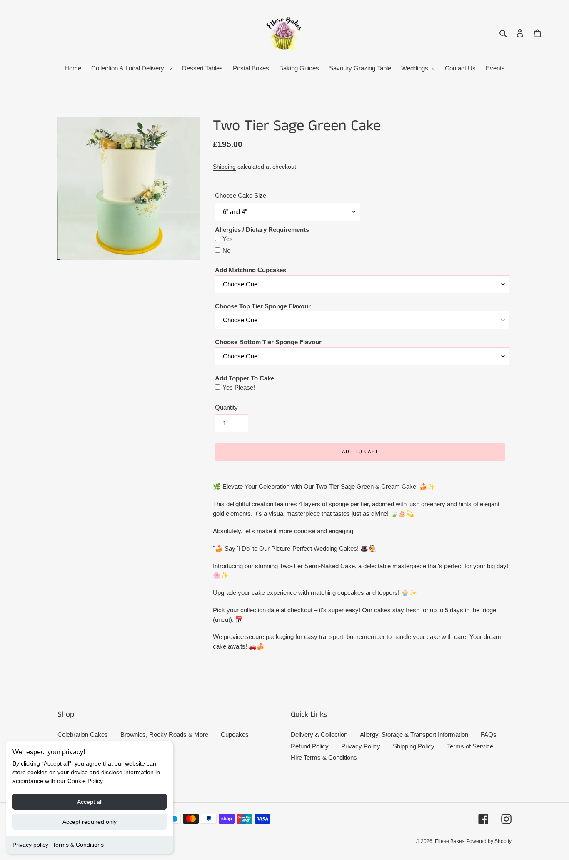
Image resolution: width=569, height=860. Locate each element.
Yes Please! (238, 387)
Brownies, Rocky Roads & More (164, 734)
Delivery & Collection (319, 734)
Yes (227, 238)
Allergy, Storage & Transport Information (414, 734)
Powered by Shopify (489, 841)
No (226, 250)
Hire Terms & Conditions (324, 757)
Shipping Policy (413, 746)
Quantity (226, 407)
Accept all (89, 801)
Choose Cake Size (240, 195)
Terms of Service (470, 746)
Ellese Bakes (449, 841)
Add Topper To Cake (244, 378)
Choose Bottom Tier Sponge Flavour (268, 341)
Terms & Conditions (78, 844)
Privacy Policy (360, 746)
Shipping (224, 166)
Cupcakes (235, 734)
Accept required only (89, 821)
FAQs (489, 734)
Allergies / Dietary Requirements (262, 229)
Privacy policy (30, 844)
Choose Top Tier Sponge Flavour (263, 306)
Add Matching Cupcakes (250, 269)
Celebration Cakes (82, 734)
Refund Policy (310, 746)
